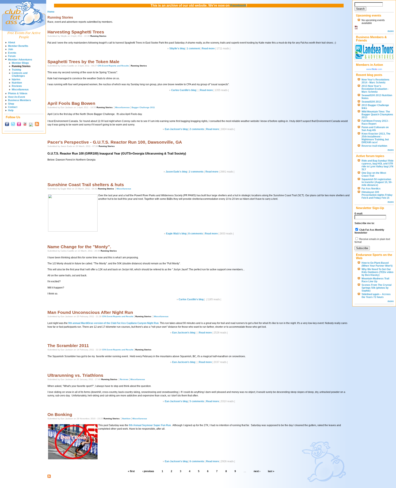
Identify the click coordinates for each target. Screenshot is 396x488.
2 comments (197, 129)
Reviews (17, 86)
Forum (12, 56)
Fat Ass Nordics (371, 188)
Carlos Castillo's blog (183, 90)
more (391, 31)
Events (12, 52)
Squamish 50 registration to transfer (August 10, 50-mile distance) (377, 182)
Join (10, 49)
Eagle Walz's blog (176, 233)
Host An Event (16, 97)
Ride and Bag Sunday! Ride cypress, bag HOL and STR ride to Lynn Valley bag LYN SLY (378, 165)
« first (131, 471)
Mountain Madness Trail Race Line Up (375, 280)
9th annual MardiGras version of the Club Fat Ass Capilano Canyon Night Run (113, 323)
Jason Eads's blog (176, 171)
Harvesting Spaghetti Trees (75, 32)
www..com (374, 69)
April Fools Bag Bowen (71, 103)
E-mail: (359, 213)
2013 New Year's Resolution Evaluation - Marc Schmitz (375, 89)
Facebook (238, 5)
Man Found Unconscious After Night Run (90, 312)
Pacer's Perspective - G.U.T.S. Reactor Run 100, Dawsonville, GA (114, 142)
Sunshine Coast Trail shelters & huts (85, 184)
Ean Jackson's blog (176, 129)
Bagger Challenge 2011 (143, 107)
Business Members (19, 100)
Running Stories (21, 66)
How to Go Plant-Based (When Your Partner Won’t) (377, 264)
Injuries (16, 79)
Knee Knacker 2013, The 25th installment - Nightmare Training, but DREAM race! (376, 138)
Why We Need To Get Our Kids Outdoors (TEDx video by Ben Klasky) (377, 272)
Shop (11, 103)
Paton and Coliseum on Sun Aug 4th (375, 129)
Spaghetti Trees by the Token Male (83, 61)
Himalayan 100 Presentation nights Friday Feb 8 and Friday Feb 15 (377, 195)
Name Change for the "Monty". (79, 246)
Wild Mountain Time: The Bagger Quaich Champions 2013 (377, 114)
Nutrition (17, 82)
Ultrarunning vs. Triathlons (75, 375)
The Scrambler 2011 (68, 345)
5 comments (197, 401)
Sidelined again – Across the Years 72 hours (376, 296)
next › (257, 471)
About (11, 42)
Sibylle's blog (177, 48)
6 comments (197, 461)
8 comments (195, 233)
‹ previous (148, 471)
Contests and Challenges (19, 74)
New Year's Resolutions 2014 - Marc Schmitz (375, 81)
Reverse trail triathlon (374, 145)
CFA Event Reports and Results (113, 66)
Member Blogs (20, 62)
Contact (12, 107)
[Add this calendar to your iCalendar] (356, 28)
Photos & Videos (17, 93)
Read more (208, 48)
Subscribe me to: (365, 223)
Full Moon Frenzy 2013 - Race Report (375, 122)
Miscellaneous (20, 89)
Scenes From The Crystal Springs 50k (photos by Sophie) (376, 288)
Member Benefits (18, 46)
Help (10, 110)
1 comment (193, 48)
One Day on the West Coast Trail (374, 174)
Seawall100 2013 (371, 101)
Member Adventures (20, 59)
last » (271, 471)
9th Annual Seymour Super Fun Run (150, 425)
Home (50, 11)
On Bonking (59, 414)
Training (16, 69)
